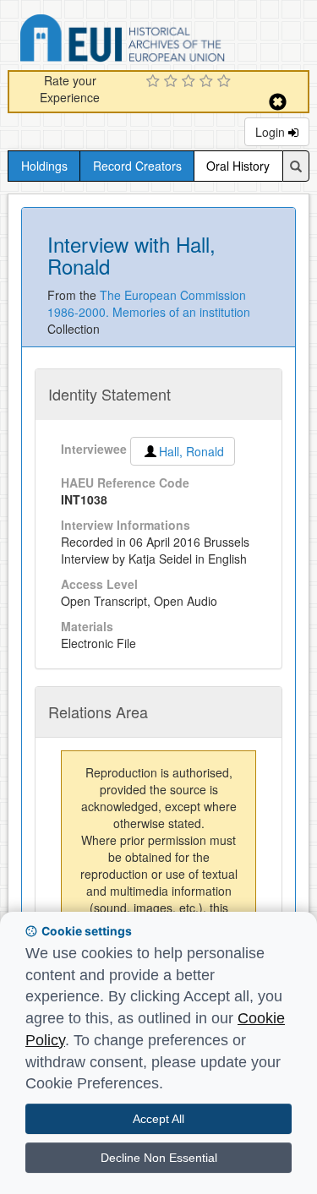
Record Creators (137, 165)
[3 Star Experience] (190, 82)
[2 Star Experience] (173, 82)
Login (271, 131)
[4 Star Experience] (208, 82)
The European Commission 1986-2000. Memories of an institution (148, 303)
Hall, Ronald (191, 451)
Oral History (238, 165)
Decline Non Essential (159, 1157)
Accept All (158, 1119)
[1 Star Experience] (155, 82)
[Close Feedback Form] (278, 102)
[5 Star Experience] (226, 82)
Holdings (44, 165)
